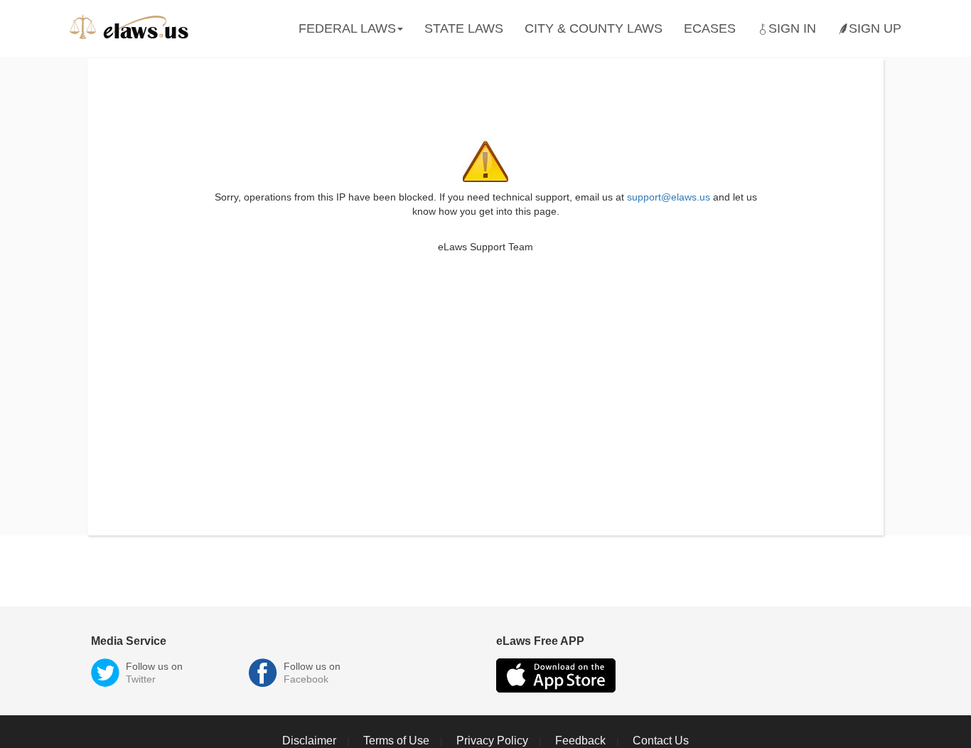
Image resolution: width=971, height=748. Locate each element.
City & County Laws (593, 28)
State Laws (463, 28)
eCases (710, 28)
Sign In (792, 28)
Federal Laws (347, 28)
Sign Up (875, 28)
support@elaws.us (668, 197)
